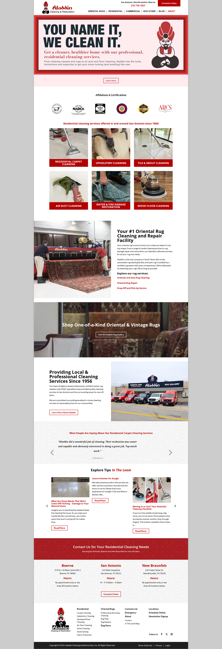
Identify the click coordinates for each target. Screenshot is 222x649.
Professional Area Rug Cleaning (110, 614)
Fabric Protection (84, 635)
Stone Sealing (82, 631)
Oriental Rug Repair (127, 283)
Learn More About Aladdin (64, 412)
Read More (59, 500)
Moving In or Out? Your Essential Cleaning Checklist (109, 507)
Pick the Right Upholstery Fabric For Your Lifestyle (151, 502)
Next (175, 505)
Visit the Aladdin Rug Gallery (111, 334)
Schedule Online (169, 3)
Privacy (159, 645)
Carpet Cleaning (84, 613)
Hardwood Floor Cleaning (83, 620)
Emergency (130, 612)
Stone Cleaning (83, 628)
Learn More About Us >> (60, 406)
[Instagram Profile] (172, 634)
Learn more (111, 80)
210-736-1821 (138, 5)
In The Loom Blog (132, 623)
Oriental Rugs (96, 11)
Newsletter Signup (158, 616)
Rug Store (149, 11)
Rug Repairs (106, 622)
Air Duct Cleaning (84, 625)
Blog (162, 11)
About (171, 11)
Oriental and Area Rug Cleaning (133, 277)
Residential (116, 11)
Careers (128, 620)
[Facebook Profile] (162, 634)
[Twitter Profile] (167, 634)
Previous (47, 505)
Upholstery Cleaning (85, 616)
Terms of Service (145, 645)
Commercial (133, 11)
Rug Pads (105, 619)
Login (167, 645)
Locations (154, 608)
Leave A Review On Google (64, 478)
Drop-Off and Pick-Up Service (131, 288)
